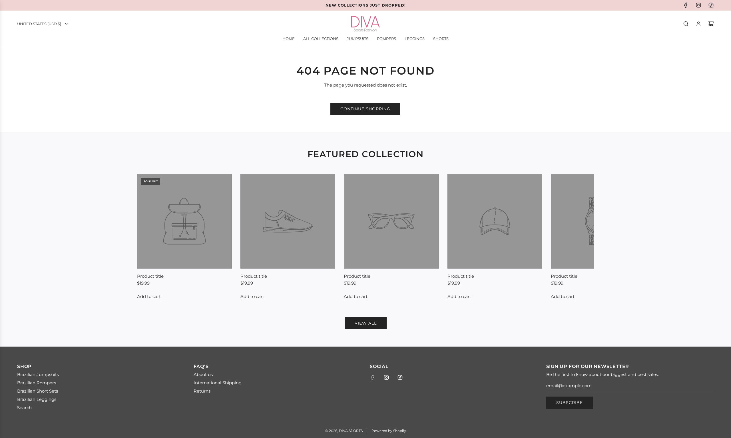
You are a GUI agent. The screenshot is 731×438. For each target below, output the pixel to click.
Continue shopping (365, 108)
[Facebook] (686, 5)
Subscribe (569, 402)
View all (366, 323)
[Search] (686, 23)
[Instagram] (698, 5)
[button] (147, 237)
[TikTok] (711, 5)
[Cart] (711, 23)
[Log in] (698, 23)
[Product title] (184, 221)
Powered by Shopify (388, 431)
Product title (150, 276)
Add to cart (149, 296)
